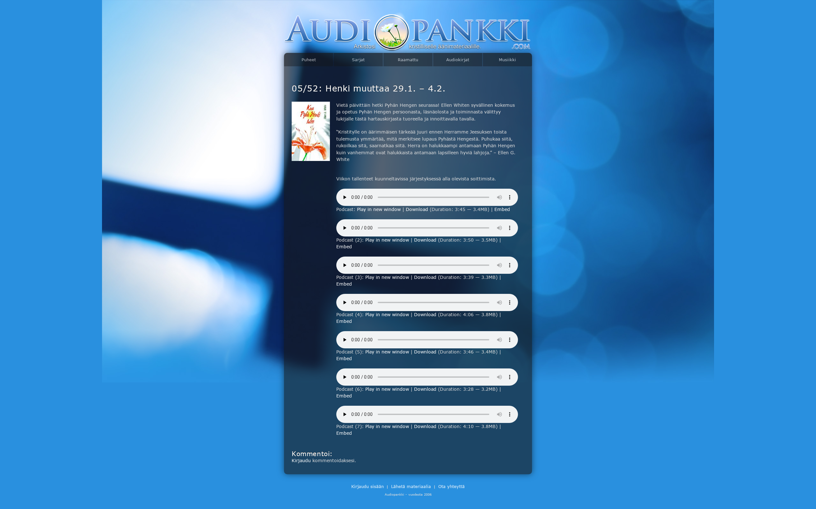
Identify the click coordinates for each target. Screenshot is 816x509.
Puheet (309, 59)
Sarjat (358, 59)
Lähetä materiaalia (411, 486)
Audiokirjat (457, 59)
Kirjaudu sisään (367, 486)
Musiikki (507, 59)
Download (417, 209)
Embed (502, 209)
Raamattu (408, 59)
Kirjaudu (301, 460)
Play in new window (379, 209)
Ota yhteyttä (451, 486)
